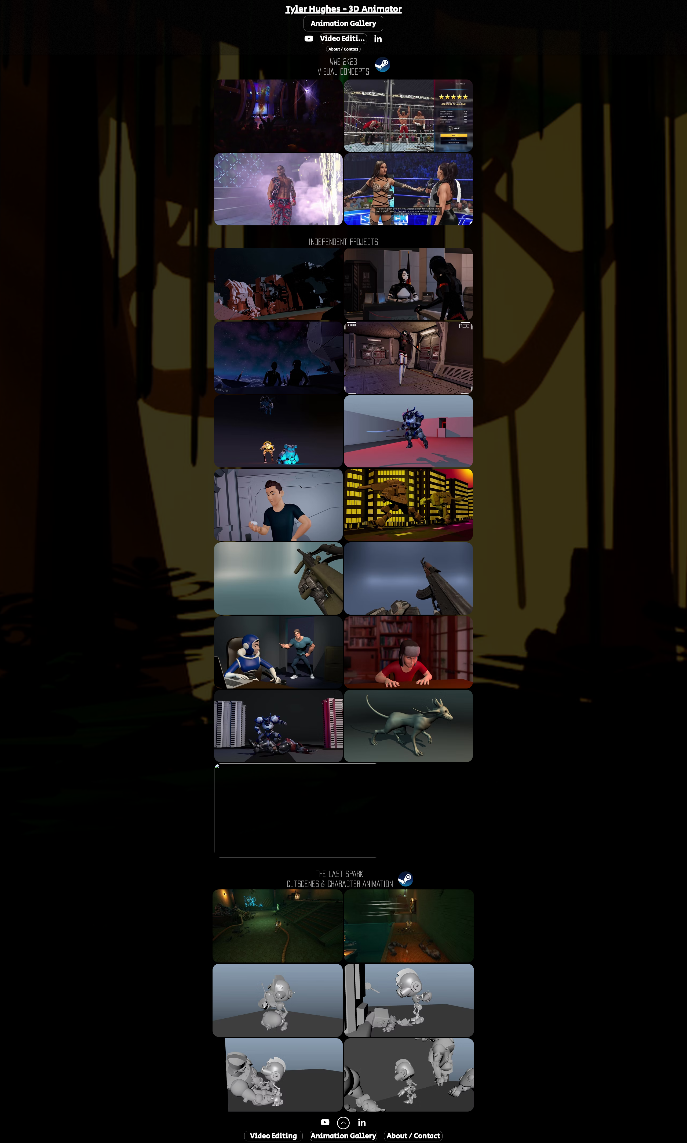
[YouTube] (309, 38)
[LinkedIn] (378, 38)
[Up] (343, 1123)
